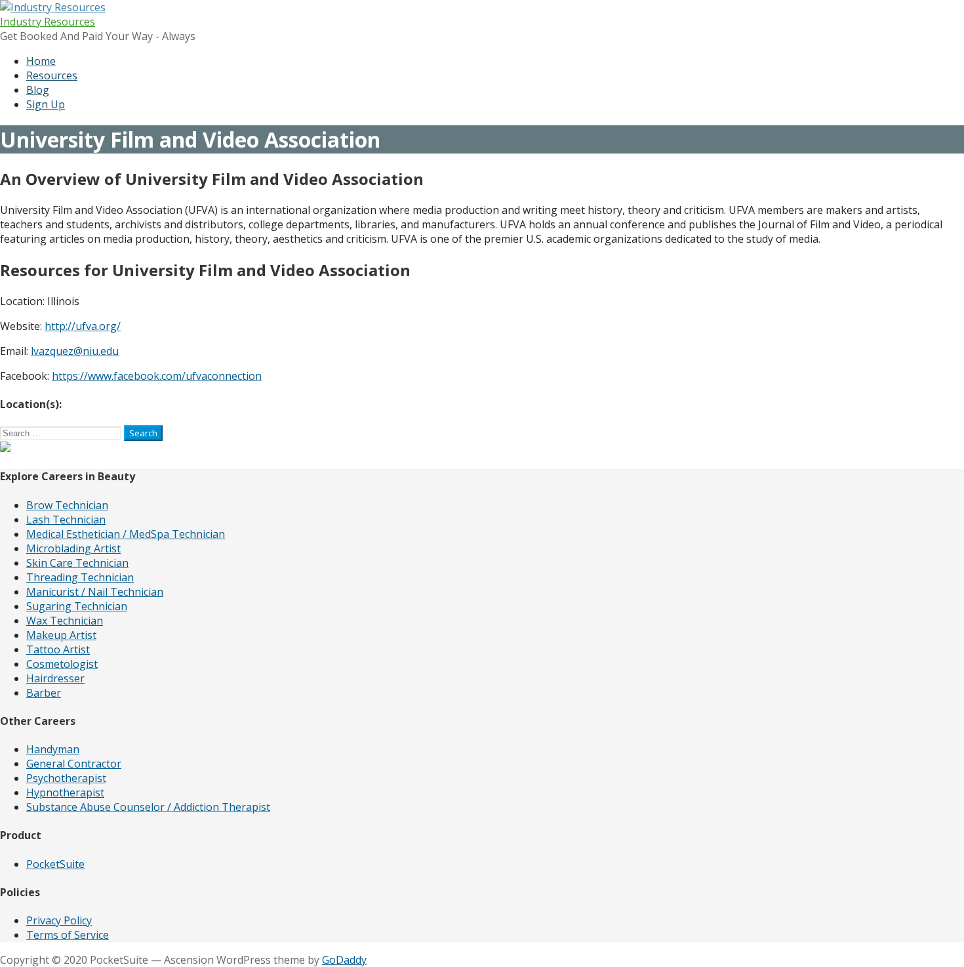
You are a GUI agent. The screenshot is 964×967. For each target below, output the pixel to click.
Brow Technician (67, 505)
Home (41, 61)
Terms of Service (67, 935)
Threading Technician (80, 577)
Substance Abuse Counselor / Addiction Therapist (148, 807)
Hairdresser (55, 678)
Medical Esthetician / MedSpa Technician (125, 534)
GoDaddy (344, 960)
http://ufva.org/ (83, 326)
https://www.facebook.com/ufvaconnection (157, 376)
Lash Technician (66, 519)
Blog (37, 90)
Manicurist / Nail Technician (94, 592)
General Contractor (73, 763)
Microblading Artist (73, 548)
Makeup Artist (61, 635)
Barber (43, 693)
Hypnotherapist (65, 792)
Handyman (52, 749)
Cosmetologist (62, 664)
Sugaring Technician (76, 606)
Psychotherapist (66, 778)
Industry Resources (47, 21)
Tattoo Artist (58, 649)
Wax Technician (64, 620)
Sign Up (45, 104)
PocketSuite (55, 864)
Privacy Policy (59, 920)
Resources (51, 75)
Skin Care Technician (77, 563)
